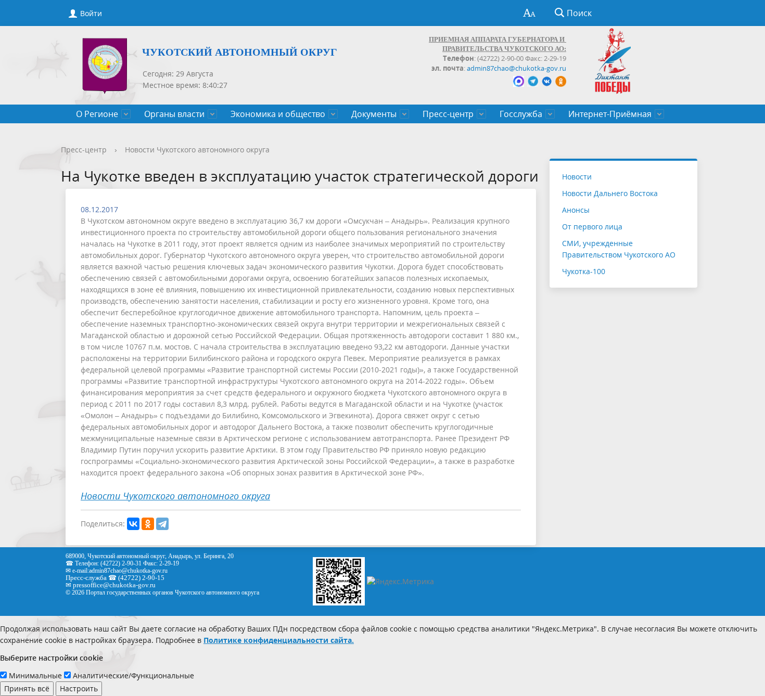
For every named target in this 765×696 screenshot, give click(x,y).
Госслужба (521, 114)
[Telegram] (162, 524)
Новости (577, 177)
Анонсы (576, 210)
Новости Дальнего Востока (610, 193)
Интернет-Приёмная (610, 114)
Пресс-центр (448, 114)
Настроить (79, 688)
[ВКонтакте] (133, 524)
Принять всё (26, 688)
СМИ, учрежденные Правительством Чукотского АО (618, 249)
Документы (374, 114)
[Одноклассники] (148, 524)
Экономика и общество (278, 114)
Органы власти (174, 114)
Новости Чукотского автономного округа (197, 149)
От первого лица (592, 226)
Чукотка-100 (583, 271)
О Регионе (97, 114)
